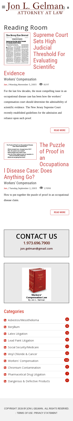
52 (67, 319)
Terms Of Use (25, 413)
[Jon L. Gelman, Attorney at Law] (35, 8)
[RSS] (5, 320)
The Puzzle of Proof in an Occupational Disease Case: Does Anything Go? (20, 151)
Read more (59, 130)
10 (67, 326)
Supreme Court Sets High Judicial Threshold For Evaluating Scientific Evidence (17, 49)
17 (67, 346)
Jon (5, 84)
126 (66, 360)
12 (67, 353)
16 (67, 332)
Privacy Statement (45, 413)
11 (67, 380)
